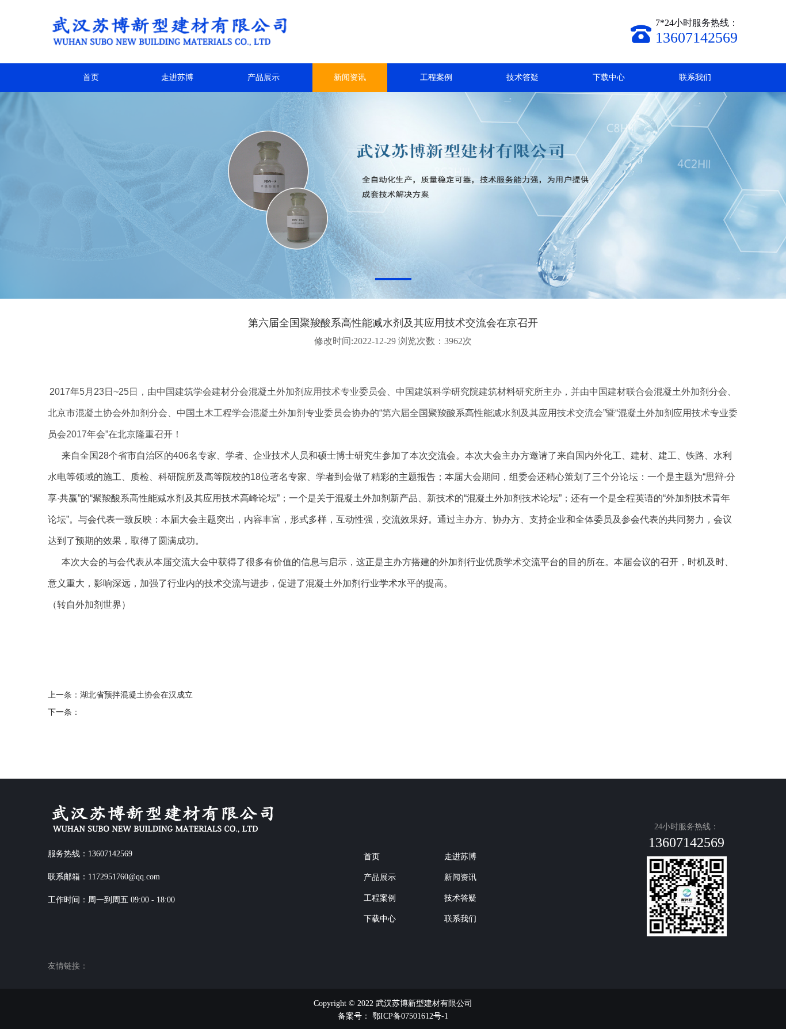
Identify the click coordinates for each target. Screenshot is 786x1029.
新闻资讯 (350, 77)
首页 (91, 77)
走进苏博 (177, 77)
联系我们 (695, 77)
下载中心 (609, 77)
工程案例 (436, 77)
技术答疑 (522, 77)
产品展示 (263, 77)
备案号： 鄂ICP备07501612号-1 (393, 1016)
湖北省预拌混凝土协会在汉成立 (136, 695)
